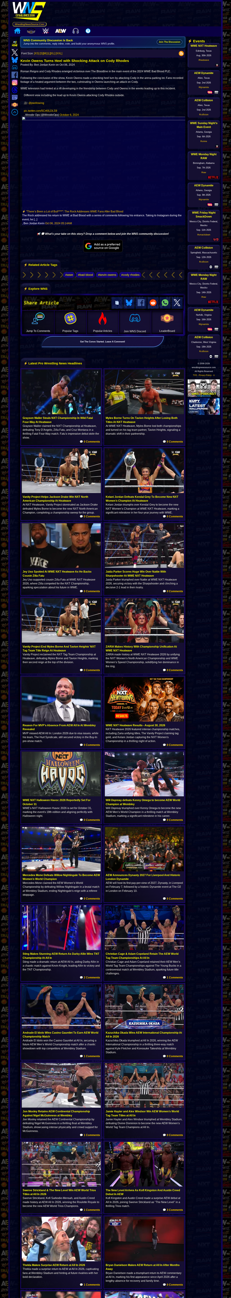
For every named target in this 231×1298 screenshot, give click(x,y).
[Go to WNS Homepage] (29, 12)
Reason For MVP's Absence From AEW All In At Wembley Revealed (59, 727)
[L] (48, 53)
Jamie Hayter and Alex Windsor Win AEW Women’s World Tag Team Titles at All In (142, 1113)
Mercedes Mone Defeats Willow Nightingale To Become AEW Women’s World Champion (61, 877)
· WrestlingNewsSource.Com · (29, 24)
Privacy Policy (205, 375)
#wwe (69, 275)
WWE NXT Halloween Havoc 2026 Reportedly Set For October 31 (56, 802)
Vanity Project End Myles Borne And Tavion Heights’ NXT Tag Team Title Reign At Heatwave (59, 648)
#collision (203, 114)
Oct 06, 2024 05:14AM (58, 223)
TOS (195, 375)
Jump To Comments (38, 331)
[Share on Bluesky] (129, 303)
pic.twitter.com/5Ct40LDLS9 (40, 110)
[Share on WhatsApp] (165, 303)
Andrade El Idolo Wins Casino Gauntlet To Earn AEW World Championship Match (60, 1034)
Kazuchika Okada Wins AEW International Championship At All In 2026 (144, 1034)
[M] (45, 53)
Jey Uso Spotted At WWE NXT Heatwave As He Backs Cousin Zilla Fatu (57, 573)
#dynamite (204, 87)
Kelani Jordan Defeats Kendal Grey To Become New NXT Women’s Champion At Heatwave (142, 498)
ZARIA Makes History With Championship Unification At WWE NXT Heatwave (141, 648)
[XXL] (59, 53)
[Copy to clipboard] (117, 303)
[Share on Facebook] (141, 303)
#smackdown (203, 234)
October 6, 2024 (69, 114)
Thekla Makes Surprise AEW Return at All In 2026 (54, 1265)
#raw (203, 172)
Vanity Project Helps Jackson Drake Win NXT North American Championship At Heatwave (55, 498)
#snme (203, 141)
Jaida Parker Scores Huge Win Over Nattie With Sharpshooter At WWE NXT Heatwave (136, 573)
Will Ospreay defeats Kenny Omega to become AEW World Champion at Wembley (143, 802)
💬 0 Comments (90, 441)
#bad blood (85, 275)
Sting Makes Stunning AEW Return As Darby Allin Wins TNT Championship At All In (61, 955)
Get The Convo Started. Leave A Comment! (102, 341)
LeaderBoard (167, 331)
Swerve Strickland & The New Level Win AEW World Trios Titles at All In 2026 (59, 1192)
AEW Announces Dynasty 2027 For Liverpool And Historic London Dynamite (143, 877)
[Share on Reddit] (153, 303)
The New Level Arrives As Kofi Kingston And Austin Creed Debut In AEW (143, 1192)
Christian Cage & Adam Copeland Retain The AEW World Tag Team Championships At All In (142, 955)
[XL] (52, 53)
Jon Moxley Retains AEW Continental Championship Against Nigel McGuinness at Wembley (56, 1113)
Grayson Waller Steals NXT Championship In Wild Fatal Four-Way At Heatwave (58, 420)
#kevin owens (107, 275)
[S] (41, 53)
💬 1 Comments (173, 977)
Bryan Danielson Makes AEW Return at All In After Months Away (143, 1267)
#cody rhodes (130, 275)
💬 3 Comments (173, 1209)
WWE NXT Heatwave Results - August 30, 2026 (135, 725)
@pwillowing (36, 103)
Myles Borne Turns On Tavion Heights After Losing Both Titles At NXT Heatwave (142, 420)
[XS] (36, 53)
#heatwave (204, 60)
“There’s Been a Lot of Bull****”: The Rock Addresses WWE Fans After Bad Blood (74, 211)
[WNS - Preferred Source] (102, 246)
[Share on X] (177, 303)
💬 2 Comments (90, 977)
